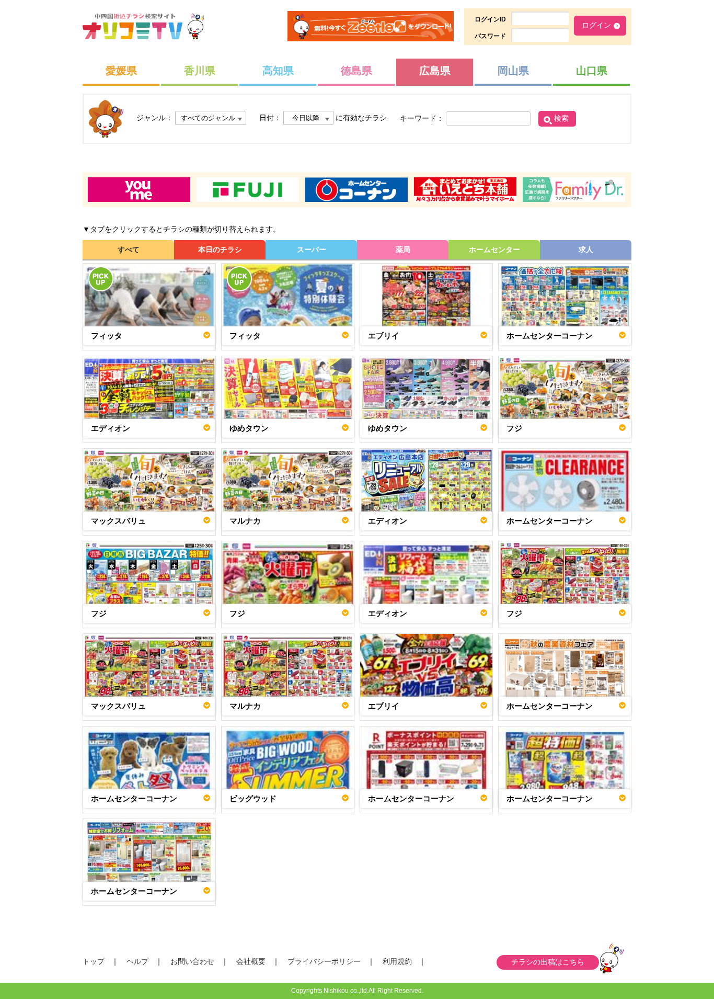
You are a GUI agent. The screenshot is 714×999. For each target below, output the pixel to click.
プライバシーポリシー (324, 961)
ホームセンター (494, 249)
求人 (586, 249)
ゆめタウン (249, 428)
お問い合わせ (192, 961)
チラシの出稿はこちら (547, 962)
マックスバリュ (118, 520)
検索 (561, 118)
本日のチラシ (220, 249)
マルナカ (245, 520)
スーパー (311, 249)
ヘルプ (137, 961)
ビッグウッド (253, 798)
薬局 (403, 249)
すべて (129, 249)
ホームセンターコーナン (549, 335)
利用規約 (397, 961)
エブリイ (383, 335)
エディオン (110, 428)
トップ (94, 961)
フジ (514, 428)
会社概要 (251, 961)
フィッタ (106, 335)
